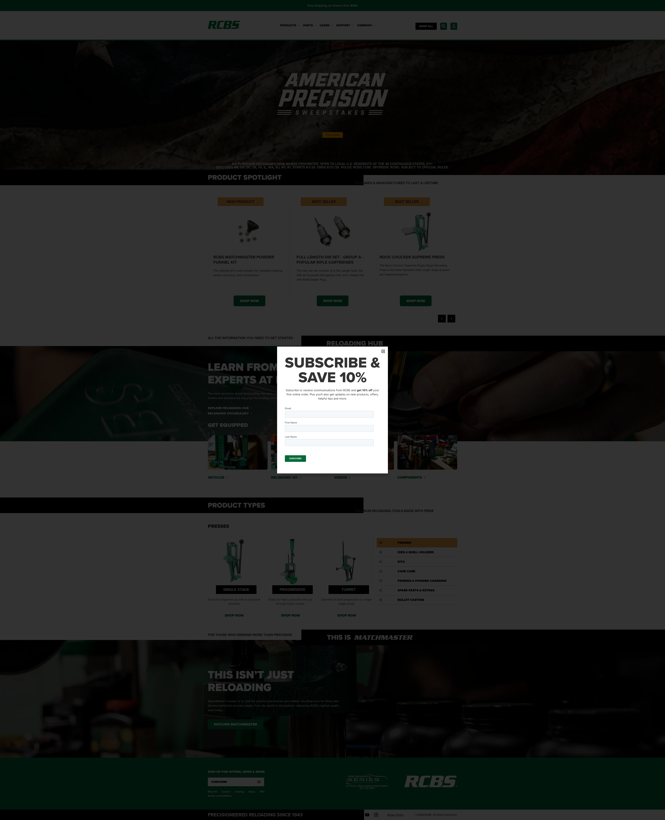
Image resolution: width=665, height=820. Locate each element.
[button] (383, 351)
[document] (332, 410)
